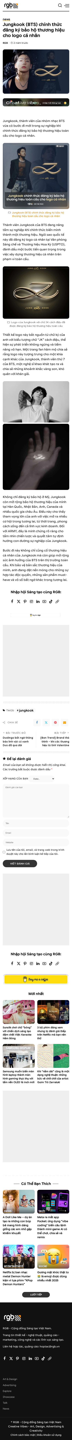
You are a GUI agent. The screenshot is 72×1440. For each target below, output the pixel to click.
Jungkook (26, 710)
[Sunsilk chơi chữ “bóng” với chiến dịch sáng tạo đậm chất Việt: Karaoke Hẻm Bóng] (19, 1012)
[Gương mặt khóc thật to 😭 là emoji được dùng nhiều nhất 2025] (53, 1257)
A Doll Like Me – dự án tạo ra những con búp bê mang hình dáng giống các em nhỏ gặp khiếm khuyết (17, 1225)
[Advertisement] (36, 661)
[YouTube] (44, 601)
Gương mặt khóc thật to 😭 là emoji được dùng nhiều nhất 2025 (53, 1276)
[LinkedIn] (38, 601)
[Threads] (57, 601)
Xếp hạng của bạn (15, 778)
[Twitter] (18, 601)
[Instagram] (31, 601)
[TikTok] (51, 601)
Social (43, 1266)
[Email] (64, 722)
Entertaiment (13, 1266)
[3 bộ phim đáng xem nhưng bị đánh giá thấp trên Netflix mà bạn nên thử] (53, 1012)
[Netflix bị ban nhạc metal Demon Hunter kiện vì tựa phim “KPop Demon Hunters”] (19, 1257)
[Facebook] (12, 601)
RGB (5, 43)
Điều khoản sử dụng (49, 1435)
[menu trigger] (66, 5)
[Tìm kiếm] (60, 5)
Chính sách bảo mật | (24, 1435)
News (6, 19)
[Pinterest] (25, 601)
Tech (42, 1211)
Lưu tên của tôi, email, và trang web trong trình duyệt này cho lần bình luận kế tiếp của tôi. (35, 851)
